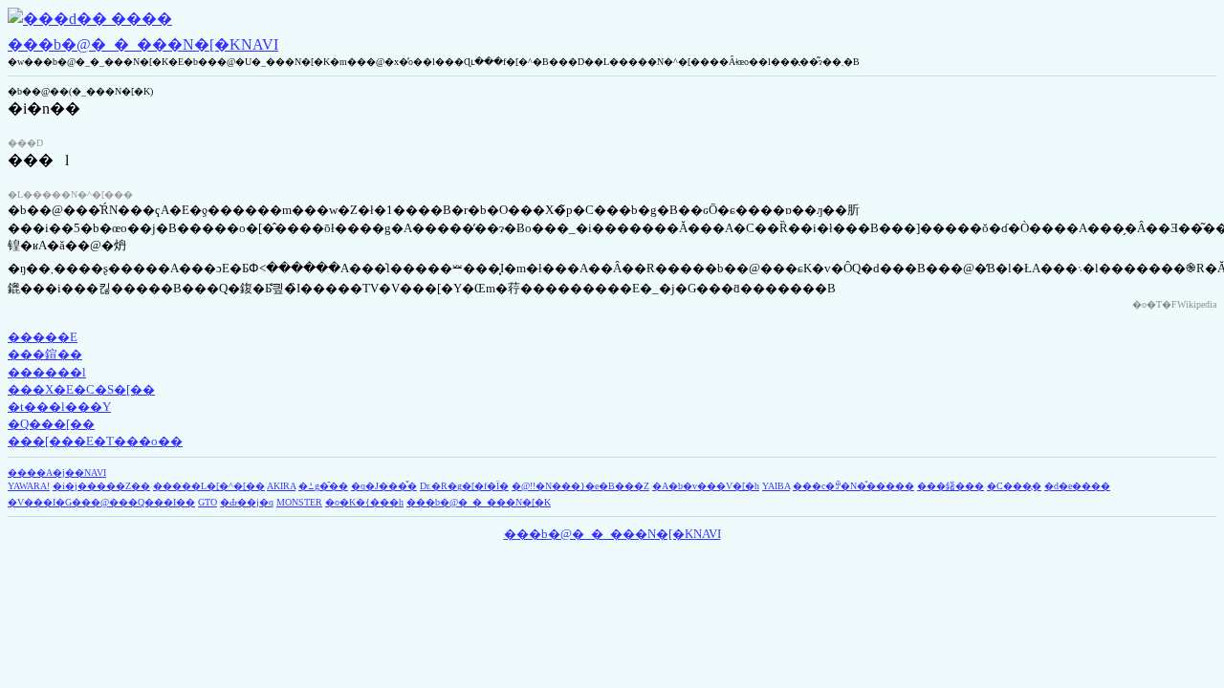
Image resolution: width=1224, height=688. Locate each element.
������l (47, 372)
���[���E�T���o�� (95, 441)
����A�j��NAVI (57, 472)
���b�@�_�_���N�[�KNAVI (143, 44)
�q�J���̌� (384, 486)
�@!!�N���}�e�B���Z (580, 486)
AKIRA (281, 486)
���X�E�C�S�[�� (81, 389)
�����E (42, 337)
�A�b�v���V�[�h (705, 486)
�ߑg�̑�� (323, 486)
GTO (207, 502)
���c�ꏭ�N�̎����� (853, 486)
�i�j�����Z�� (101, 486)
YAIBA (776, 486)
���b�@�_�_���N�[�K (478, 502)
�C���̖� (1014, 486)
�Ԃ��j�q (246, 502)
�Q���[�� (51, 424)
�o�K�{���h (364, 502)
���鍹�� (45, 354)
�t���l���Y (59, 406)
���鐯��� (950, 486)
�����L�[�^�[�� (209, 486)
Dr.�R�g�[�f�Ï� (464, 486)
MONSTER (299, 502)
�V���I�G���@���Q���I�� (101, 502)
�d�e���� (1077, 486)
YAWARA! (29, 486)
